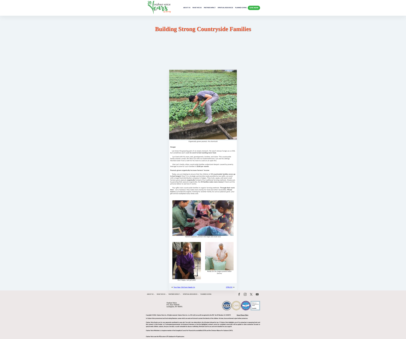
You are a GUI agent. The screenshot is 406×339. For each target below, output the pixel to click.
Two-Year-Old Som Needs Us (184, 287)
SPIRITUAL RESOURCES (225, 7)
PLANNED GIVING (241, 7)
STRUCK (229, 287)
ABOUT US (186, 7)
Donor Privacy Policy (242, 315)
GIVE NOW (254, 8)
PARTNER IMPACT (210, 7)
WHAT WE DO (197, 7)
